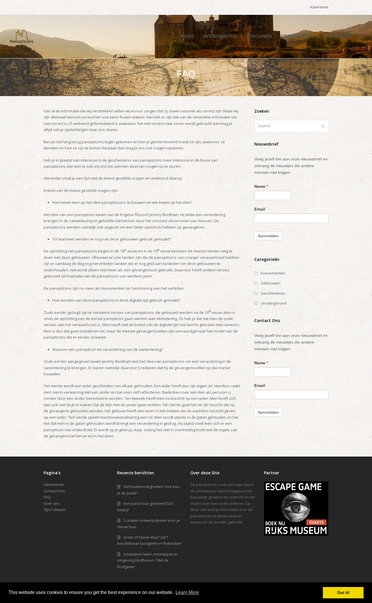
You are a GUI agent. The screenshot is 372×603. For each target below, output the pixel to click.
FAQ (47, 497)
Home (181, 84)
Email (259, 209)
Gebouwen (270, 283)
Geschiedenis (273, 293)
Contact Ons (54, 491)
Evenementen (273, 273)
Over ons (52, 503)
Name (261, 186)
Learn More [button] (187, 592)
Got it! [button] (343, 592)
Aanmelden (268, 236)
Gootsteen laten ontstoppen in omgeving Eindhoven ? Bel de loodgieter (147, 560)
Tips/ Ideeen (55, 509)
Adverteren (54, 484)
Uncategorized (274, 303)
